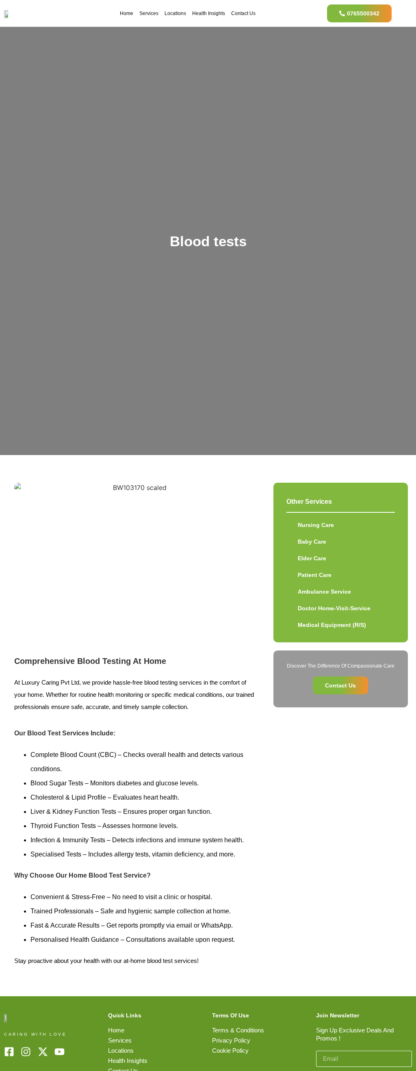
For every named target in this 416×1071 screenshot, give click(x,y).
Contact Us (243, 13)
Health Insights (208, 13)
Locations (175, 13)
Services (148, 13)
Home (126, 13)
